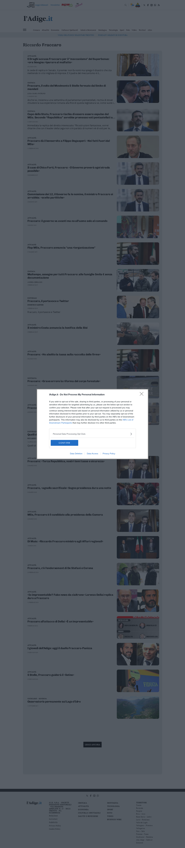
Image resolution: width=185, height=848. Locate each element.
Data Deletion (76, 453)
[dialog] (92, 424)
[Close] (142, 395)
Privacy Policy (109, 453)
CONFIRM (64, 443)
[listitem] (92, 433)
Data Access (92, 453)
